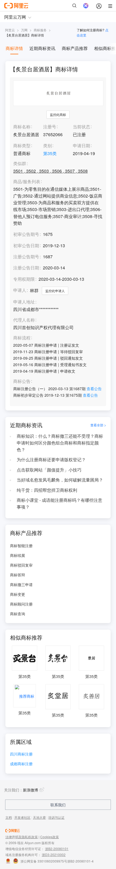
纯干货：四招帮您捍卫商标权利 (47, 490)
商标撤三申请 (21, 584)
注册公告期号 (26, 256)
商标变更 (17, 594)
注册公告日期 (26, 268)
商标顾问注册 (21, 604)
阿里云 (10, 30)
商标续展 (17, 555)
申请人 (19, 290)
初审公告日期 (26, 245)
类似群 (19, 163)
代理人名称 (24, 320)
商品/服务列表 (26, 182)
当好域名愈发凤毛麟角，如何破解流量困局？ (60, 480)
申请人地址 (24, 302)
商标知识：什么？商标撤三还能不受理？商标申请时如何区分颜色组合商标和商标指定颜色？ (60, 443)
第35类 (50, 153)
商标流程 (21, 338)
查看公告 (94, 388)
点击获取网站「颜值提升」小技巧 (49, 470)
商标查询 (17, 613)
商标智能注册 (21, 545)
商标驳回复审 (21, 565)
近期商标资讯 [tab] (42, 48)
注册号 (49, 126)
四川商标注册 (21, 754)
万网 (24, 30)
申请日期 (81, 145)
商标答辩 (17, 574)
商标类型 (21, 145)
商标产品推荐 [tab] (75, 48)
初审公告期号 (26, 234)
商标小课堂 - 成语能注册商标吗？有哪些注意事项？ (59, 503)
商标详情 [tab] (14, 48)
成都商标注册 (21, 764)
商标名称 (21, 126)
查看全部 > (98, 425)
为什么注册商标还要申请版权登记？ (51, 459)
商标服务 (40, 30)
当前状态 (81, 126)
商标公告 (21, 381)
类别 (47, 145)
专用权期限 (24, 279)
